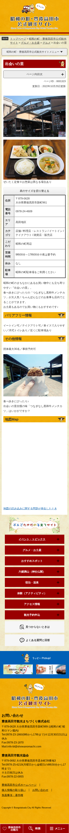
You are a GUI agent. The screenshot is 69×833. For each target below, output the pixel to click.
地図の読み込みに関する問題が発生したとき (30, 508)
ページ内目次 (34, 74)
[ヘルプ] (57, 828)
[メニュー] (34, 828)
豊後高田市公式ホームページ (19, 785)
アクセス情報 (32, 604)
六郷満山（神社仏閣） (32, 571)
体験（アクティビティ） (32, 593)
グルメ (47, 42)
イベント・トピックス (32, 539)
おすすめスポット (32, 560)
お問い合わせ (40, 790)
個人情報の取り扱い (14, 790)
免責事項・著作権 (12, 795)
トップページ (18, 38)
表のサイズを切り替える (34, 190)
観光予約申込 (32, 614)
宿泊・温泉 (32, 582)
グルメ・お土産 (30, 42)
